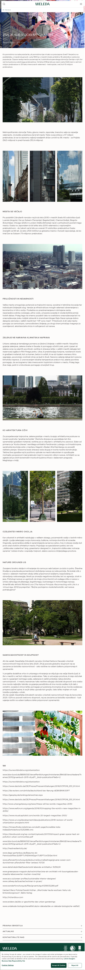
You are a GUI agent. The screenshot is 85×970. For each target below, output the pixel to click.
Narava (8, 10)
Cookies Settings (8, 965)
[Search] (4, 4)
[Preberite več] (65, 948)
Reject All (74, 965)
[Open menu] (81, 4)
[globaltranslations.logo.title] (42, 4)
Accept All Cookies (58, 965)
